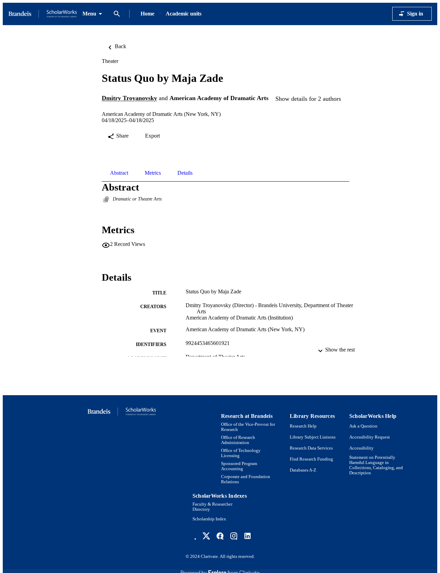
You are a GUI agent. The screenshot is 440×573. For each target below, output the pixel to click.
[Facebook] (220, 536)
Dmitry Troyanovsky (129, 98)
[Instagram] (234, 536)
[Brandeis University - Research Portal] (42, 14)
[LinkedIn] (247, 536)
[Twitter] (206, 536)
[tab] (119, 173)
